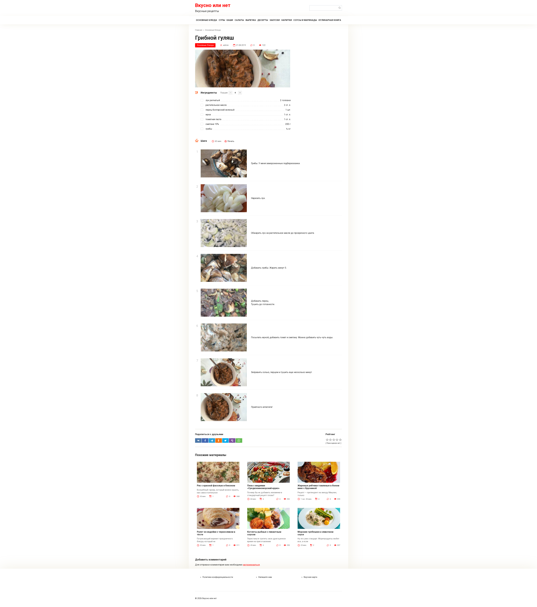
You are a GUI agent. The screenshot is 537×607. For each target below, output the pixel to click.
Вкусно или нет (212, 5)
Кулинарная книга (330, 20)
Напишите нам (265, 577)
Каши (230, 20)
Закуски (275, 20)
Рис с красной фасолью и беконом (216, 485)
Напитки (286, 20)
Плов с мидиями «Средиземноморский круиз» (263, 487)
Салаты (239, 20)
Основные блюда (206, 20)
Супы (222, 20)
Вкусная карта (310, 577)
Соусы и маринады (305, 20)
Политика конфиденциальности (217, 577)
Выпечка (251, 20)
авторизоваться (251, 564)
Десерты (262, 20)
